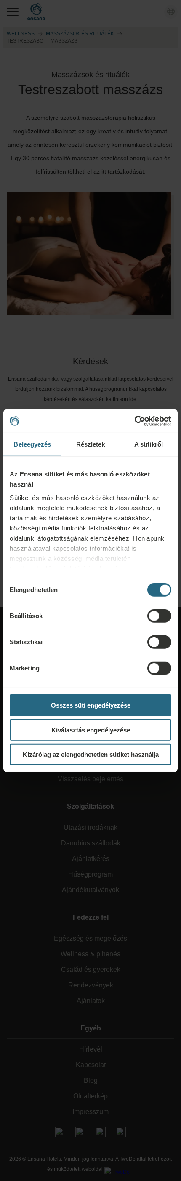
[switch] (159, 616)
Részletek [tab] (90, 444)
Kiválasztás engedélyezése (90, 729)
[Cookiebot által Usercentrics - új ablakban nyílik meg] (134, 420)
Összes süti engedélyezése (90, 705)
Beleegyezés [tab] (32, 444)
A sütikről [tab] (148, 444)
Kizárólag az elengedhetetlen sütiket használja (91, 754)
